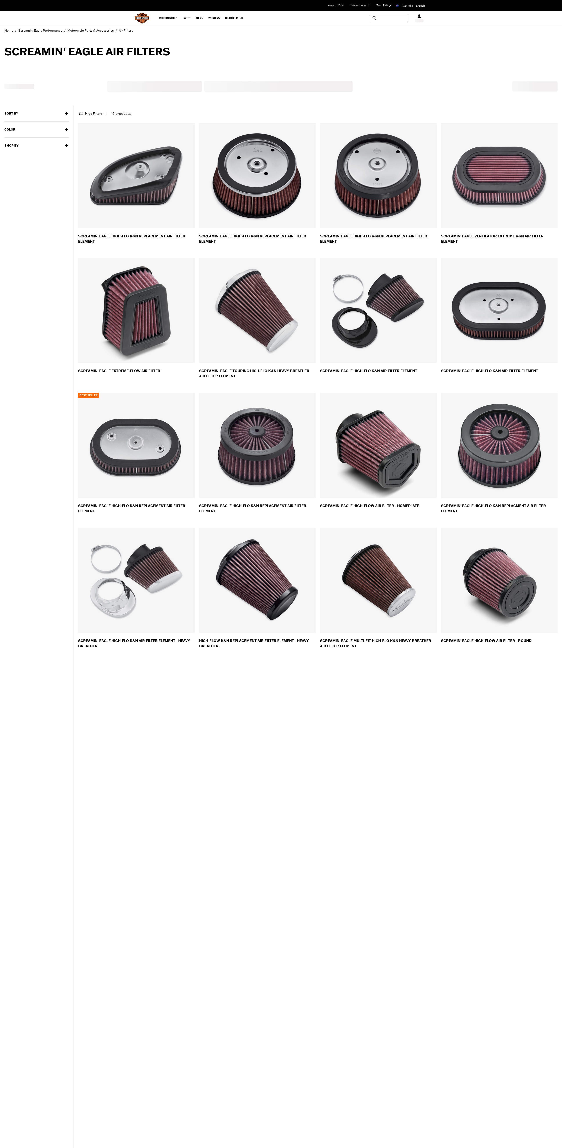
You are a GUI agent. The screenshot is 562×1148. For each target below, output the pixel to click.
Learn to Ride (335, 5)
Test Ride (382, 5)
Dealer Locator (360, 5)
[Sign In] (419, 18)
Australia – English (413, 5)
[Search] (388, 18)
